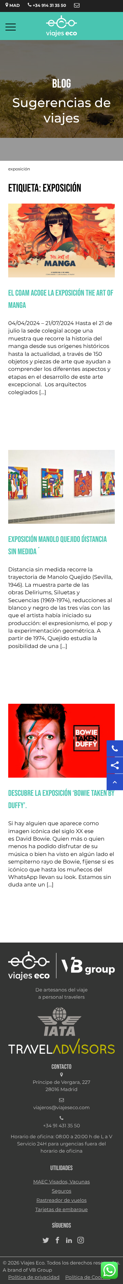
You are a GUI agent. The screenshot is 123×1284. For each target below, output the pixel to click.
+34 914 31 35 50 (48, 6)
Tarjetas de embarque (61, 1209)
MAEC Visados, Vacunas (61, 1182)
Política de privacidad (33, 1277)
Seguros (61, 1191)
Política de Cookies (87, 1277)
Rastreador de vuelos (62, 1200)
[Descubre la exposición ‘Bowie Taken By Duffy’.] (61, 776)
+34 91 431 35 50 (61, 1126)
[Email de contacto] (77, 6)
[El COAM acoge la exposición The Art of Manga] (61, 276)
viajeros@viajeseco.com (61, 1107)
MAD (14, 6)
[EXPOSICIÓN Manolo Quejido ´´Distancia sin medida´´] (61, 522)
